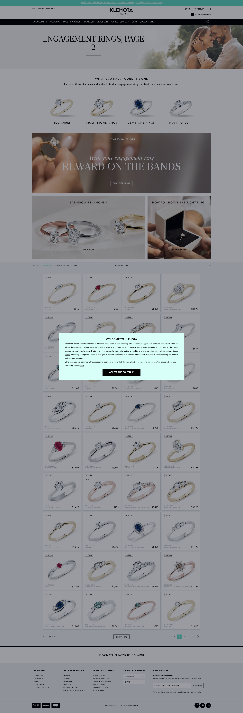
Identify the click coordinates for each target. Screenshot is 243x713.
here (82, 366)
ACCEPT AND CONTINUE (121, 372)
